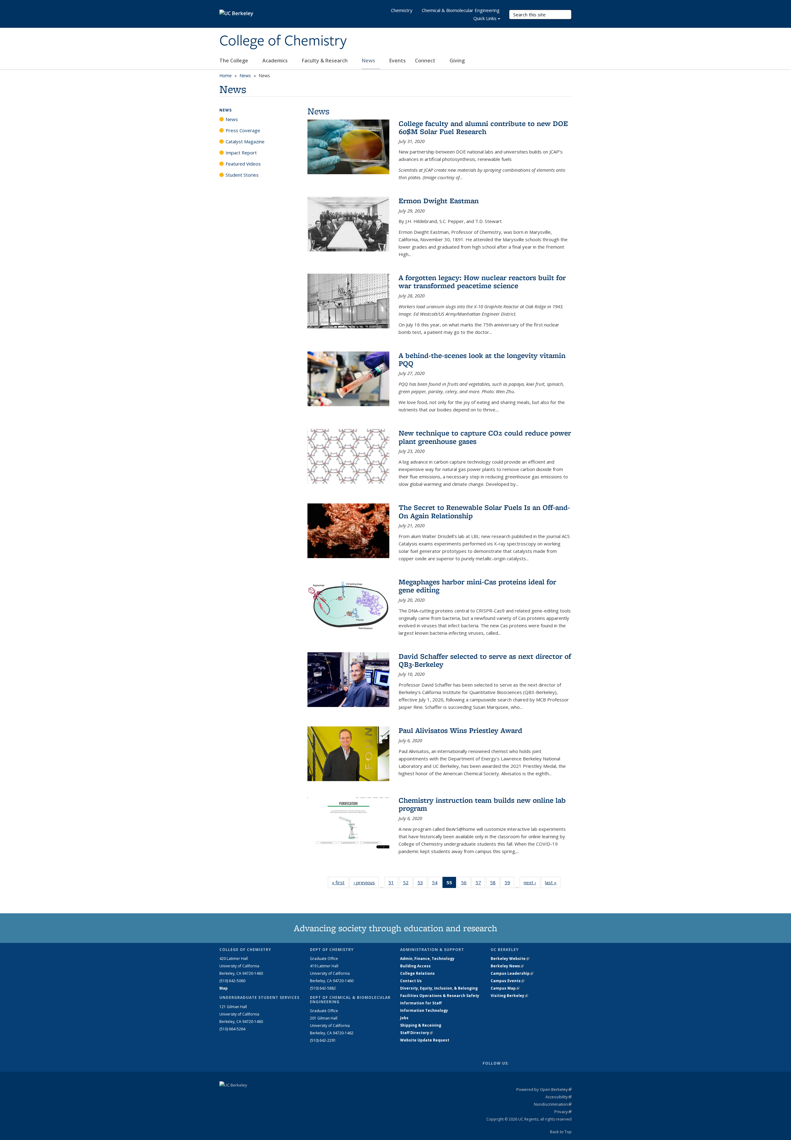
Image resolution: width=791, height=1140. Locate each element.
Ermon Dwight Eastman (439, 200)
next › (532, 882)
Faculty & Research (325, 60)
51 (393, 883)
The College (234, 60)
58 (495, 883)
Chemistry (401, 10)
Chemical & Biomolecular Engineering (461, 10)
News (369, 60)
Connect (426, 60)
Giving (457, 60)
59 (509, 883)
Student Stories (242, 175)
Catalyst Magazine (245, 141)
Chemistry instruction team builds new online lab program (482, 804)
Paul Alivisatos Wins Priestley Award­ (460, 730)
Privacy (563, 1111)
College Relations (417, 973)
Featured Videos (243, 164)
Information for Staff (421, 1003)
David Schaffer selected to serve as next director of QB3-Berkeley (485, 660)
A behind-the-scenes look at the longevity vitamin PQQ (482, 359)
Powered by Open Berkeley (544, 1089)
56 (466, 883)
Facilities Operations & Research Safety (439, 995)
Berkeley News (507, 966)
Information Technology (424, 1010)
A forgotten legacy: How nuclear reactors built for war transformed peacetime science (482, 281)
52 (407, 883)
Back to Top (561, 1131)
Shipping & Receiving (420, 1025)
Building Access (415, 966)
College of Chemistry (283, 41)
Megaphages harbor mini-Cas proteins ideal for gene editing (477, 586)
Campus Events (507, 980)
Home (225, 75)
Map (223, 988)
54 (437, 883)
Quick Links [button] (485, 18)
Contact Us (411, 980)
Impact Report (241, 152)
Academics (275, 60)
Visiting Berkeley (509, 995)
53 (422, 883)
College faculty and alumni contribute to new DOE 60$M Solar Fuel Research (483, 127)
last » (552, 882)
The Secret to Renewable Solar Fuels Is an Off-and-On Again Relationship (484, 511)
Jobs (404, 1017)
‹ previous (366, 882)
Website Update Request (424, 1040)
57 (480, 883)
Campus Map (505, 988)
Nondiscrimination (553, 1104)
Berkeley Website (510, 958)
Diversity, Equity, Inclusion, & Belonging (439, 988)
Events (397, 60)
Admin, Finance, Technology (427, 958)
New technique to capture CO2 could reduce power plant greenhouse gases (485, 437)
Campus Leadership (512, 973)
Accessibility (558, 1097)
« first (340, 882)
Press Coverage (243, 130)
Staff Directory (416, 1032)
